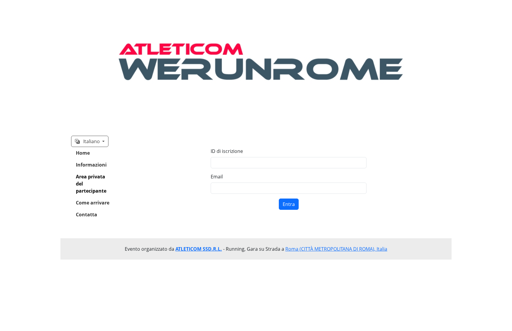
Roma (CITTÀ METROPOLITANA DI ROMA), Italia (336, 249)
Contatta (86, 214)
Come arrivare (92, 202)
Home (83, 153)
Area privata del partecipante (91, 183)
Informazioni (91, 164)
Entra (289, 204)
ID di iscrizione (227, 151)
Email (217, 176)
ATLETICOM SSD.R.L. (198, 249)
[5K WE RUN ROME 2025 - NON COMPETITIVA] (256, 63)
